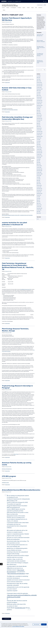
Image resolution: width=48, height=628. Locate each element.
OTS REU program (9, 476)
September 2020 (39, 136)
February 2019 (39, 165)
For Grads (19, 7)
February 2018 (39, 185)
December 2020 (39, 131)
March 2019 (39, 164)
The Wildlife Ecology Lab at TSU (25, 289)
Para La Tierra (16, 454)
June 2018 (38, 178)
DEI (36, 7)
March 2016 (39, 213)
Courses (3, 7)
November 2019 (39, 152)
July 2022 (38, 108)
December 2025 (39, 84)
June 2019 (38, 159)
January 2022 (39, 116)
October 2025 (39, 87)
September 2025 (39, 89)
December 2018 (39, 169)
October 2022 (39, 103)
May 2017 (38, 200)
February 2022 (39, 115)
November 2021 (39, 120)
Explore (24, 7)
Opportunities (7, 82)
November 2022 (39, 102)
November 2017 (39, 190)
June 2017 (38, 198)
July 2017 (38, 196)
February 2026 (39, 82)
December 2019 (39, 151)
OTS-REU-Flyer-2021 (5, 482)
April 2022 (38, 111)
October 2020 (39, 134)
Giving (4, 10)
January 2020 (39, 149)
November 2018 (39, 170)
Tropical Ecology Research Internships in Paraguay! (17, 387)
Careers (28, 7)
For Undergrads (13, 7)
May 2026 (38, 77)
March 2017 (39, 203)
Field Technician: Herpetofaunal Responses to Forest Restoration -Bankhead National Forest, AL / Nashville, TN (18, 266)
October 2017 (39, 191)
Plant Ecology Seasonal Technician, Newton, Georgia (15, 330)
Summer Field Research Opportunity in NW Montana (17, 19)
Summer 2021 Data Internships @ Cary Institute (16, 89)
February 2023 (39, 97)
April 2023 (38, 93)
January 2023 (39, 98)
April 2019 (38, 162)
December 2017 (39, 188)
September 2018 (39, 173)
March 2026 (39, 80)
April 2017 (38, 201)
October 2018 (39, 172)
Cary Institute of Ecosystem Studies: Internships (9, 109)
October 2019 (39, 154)
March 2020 (39, 146)
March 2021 (39, 126)
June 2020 (38, 141)
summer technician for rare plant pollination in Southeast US (14, 224)
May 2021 (38, 123)
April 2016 (38, 211)
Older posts (6, 618)
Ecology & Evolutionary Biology (10, 5)
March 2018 (39, 183)
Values (32, 7)
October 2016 (39, 209)
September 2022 (39, 105)
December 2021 (39, 118)
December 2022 (39, 100)
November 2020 (39, 133)
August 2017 (39, 195)
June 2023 (38, 92)
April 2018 (38, 182)
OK (43, 624)
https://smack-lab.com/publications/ (16, 573)
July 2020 (38, 139)
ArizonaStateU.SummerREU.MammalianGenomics (21, 490)
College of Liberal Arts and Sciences (9, 4)
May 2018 (38, 180)
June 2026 (38, 75)
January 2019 (39, 167)
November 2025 (39, 85)
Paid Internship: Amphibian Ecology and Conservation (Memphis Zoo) (17, 118)
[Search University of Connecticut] (44, 1)
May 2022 (38, 110)
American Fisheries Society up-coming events (16, 464)
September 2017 (39, 193)
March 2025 (39, 90)
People (8, 7)
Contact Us (40, 7)
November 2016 (39, 208)
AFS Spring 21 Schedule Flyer (7, 468)
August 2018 (39, 175)
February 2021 (39, 128)
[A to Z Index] (45, 1)
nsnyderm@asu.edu (20, 608)
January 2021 (39, 129)
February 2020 (39, 147)
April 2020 (38, 144)
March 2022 (39, 113)
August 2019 (39, 157)
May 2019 (38, 160)
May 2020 (38, 142)
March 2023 (39, 95)
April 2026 (38, 79)
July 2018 (38, 177)
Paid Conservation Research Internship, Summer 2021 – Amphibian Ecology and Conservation (17, 215)
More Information (36, 624)
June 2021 (38, 121)
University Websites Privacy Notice (18, 626)
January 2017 (39, 206)
